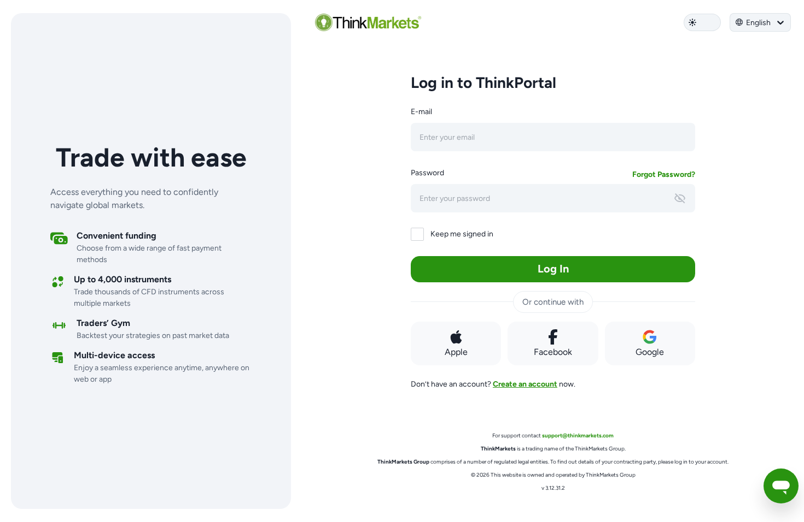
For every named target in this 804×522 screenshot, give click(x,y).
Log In (553, 268)
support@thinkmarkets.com (578, 435)
